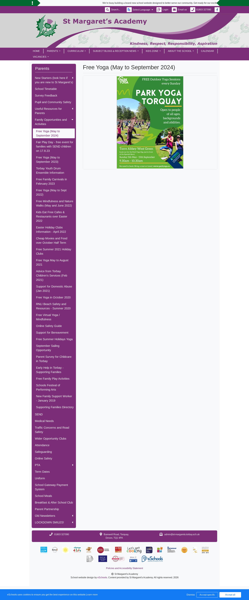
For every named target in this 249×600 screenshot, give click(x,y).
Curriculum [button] (76, 51)
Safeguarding (43, 451)
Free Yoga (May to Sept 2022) (51, 192)
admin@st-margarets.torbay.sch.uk (182, 534)
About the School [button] (180, 51)
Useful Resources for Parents (48, 111)
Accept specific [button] (207, 595)
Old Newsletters (45, 515)
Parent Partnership (47, 509)
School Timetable (46, 88)
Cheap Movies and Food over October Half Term (51, 240)
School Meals (43, 495)
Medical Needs (44, 421)
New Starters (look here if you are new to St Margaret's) (54, 80)
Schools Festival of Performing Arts (48, 387)
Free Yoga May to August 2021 (52, 262)
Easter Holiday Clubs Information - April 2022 (51, 229)
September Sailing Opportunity (47, 348)
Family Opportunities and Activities (51, 122)
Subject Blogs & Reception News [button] (115, 51)
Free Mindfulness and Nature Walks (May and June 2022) (54, 203)
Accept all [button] (230, 595)
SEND (39, 414)
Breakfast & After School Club (54, 502)
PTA (37, 465)
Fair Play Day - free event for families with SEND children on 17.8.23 (54, 146)
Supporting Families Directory (55, 407)
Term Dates (42, 471)
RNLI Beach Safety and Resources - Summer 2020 (53, 306)
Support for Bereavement (52, 332)
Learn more (92, 594)
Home (36, 51)
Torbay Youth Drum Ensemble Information (50, 170)
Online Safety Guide (49, 326)
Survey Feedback (46, 95)
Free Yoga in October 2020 (53, 297)
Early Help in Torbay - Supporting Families (50, 370)
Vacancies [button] (40, 57)
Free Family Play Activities (52, 378)
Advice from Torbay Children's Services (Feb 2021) (51, 275)
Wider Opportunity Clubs (50, 438)
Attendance (42, 445)
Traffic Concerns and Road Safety (52, 430)
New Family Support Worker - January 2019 (54, 398)
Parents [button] (53, 51)
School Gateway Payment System (51, 487)
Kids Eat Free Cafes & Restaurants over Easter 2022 (51, 216)
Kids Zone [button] (152, 51)
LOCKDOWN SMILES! (49, 522)
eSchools (102, 577)
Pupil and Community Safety (53, 102)
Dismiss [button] (191, 595)
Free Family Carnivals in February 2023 (51, 181)
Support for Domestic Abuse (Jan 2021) (54, 288)
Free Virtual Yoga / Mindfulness (48, 317)
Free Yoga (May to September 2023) (48, 159)
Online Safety (43, 458)
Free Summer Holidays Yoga (54, 339)
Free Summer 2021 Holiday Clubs (53, 251)
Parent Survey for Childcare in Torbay (53, 359)
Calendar (207, 51)
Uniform (40, 478)
